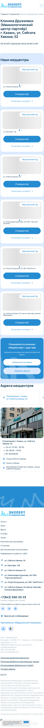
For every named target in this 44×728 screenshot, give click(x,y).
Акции (3, 538)
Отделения (14, 14)
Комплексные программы (12, 542)
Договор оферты (8, 669)
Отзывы (4, 534)
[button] (19, 85)
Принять (26, 722)
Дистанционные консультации (14, 550)
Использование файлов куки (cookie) (17, 665)
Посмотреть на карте (20, 101)
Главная (4, 14)
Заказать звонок (22, 371)
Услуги (4, 522)
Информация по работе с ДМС (14, 554)
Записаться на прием (22, 362)
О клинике (5, 546)
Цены (3, 526)
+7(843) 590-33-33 (13, 597)
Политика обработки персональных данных (20, 662)
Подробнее (11, 724)
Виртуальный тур (30, 69)
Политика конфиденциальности (15, 658)
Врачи (3, 530)
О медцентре (22, 94)
